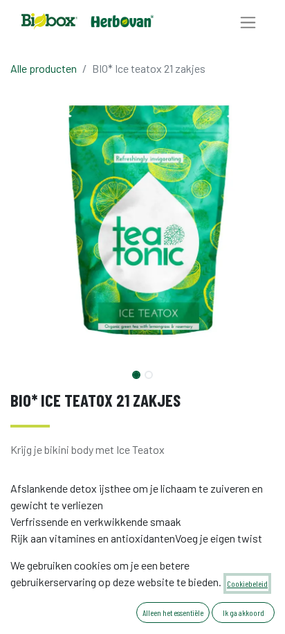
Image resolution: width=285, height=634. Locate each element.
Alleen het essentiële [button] (172, 612)
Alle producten (43, 68)
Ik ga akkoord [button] (243, 612)
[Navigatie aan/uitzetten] (248, 22)
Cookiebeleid (247, 583)
